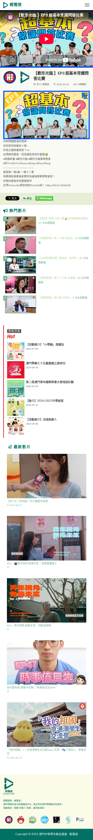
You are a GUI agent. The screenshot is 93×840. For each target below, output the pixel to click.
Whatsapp (45, 198)
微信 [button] (29, 198)
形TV (39, 84)
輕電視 (15, 5)
